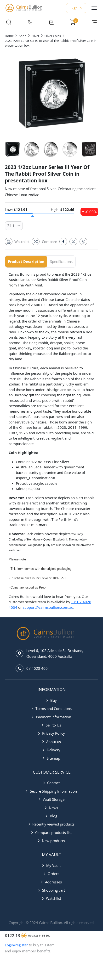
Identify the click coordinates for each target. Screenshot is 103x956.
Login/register (16, 945)
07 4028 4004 (38, 668)
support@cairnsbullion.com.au (48, 607)
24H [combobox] (10, 225)
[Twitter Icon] (73, 241)
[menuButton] (94, 8)
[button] (52, 700)
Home (9, 36)
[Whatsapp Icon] (83, 241)
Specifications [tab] (61, 261)
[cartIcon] (73, 22)
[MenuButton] (94, 22)
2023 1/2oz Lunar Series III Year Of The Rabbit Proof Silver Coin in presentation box (51, 43)
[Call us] (30, 22)
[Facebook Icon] (63, 241)
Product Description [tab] (26, 261)
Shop (22, 36)
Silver (35, 36)
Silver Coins (53, 36)
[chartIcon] (51, 22)
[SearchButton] (8, 22)
